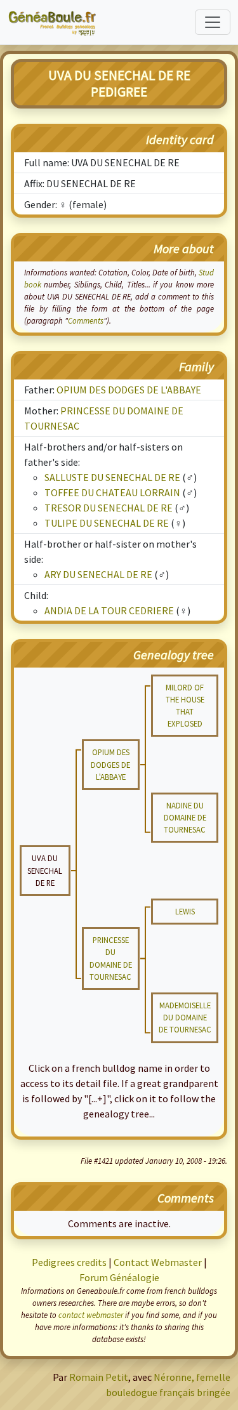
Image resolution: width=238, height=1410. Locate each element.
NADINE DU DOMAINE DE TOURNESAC (185, 817)
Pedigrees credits (69, 1262)
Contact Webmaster (158, 1262)
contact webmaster (90, 1315)
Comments (85, 320)
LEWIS (185, 911)
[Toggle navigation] (212, 22)
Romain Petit (98, 1377)
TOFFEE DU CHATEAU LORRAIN (112, 492)
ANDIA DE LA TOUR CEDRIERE (109, 610)
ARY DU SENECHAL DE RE (98, 574)
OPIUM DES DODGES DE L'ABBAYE (128, 389)
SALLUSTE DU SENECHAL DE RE (112, 477)
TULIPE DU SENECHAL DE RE (106, 523)
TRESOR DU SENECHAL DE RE (108, 507)
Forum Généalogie (119, 1277)
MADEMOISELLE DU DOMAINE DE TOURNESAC (185, 1017)
